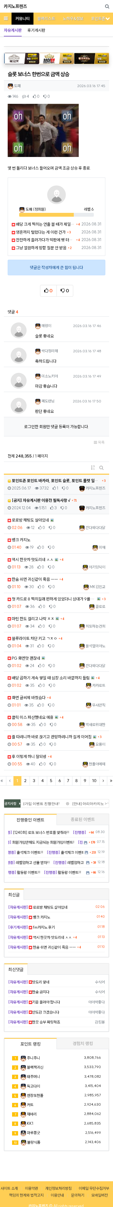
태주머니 (33, 1076)
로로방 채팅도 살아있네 (30, 520)
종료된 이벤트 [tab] (83, 819)
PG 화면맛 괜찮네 (25, 658)
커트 (30, 1104)
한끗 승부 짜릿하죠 (34, 1022)
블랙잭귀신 (35, 1067)
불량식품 (33, 1142)
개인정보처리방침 (58, 1188)
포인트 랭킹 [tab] (30, 1044)
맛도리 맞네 (28, 982)
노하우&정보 (73, 18)
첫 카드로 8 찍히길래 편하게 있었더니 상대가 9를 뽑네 (53, 599)
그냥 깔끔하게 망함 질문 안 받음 (40, 247)
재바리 (32, 1114)
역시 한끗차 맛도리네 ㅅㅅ (32, 559)
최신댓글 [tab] (16, 969)
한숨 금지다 (28, 991)
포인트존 (98, 18)
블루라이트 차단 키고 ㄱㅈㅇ (34, 638)
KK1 (30, 1123)
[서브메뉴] (107, 18)
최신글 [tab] (14, 894)
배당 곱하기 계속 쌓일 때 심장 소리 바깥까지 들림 (50, 677)
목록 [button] (100, 442)
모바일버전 (99, 1195)
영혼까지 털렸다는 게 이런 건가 (40, 232)
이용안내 (57, 1195)
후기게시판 (36, 30)
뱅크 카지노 (20, 539)
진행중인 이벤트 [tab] (30, 820)
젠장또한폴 (35, 1095)
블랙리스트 (46, 18)
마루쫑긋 (33, 1132)
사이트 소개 (9, 1188)
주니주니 (33, 1058)
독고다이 (33, 1086)
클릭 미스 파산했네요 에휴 (32, 717)
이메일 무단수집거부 (94, 1188)
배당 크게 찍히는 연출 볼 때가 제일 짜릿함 (45, 224)
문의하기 (77, 1195)
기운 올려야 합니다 (34, 1002)
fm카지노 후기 (31, 927)
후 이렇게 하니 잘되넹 (28, 756)
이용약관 (31, 1188)
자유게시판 (13, 30)
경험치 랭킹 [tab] (83, 1043)
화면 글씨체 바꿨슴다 (28, 697)
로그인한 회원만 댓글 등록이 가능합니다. (56, 426)
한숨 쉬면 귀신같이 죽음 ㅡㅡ (34, 579)
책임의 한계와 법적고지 (26, 1195)
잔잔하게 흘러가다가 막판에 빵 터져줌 (45, 239)
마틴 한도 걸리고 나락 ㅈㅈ (32, 618)
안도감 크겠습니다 (33, 1012)
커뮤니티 (22, 18)
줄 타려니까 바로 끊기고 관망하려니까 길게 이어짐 (51, 736)
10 (94, 780)
